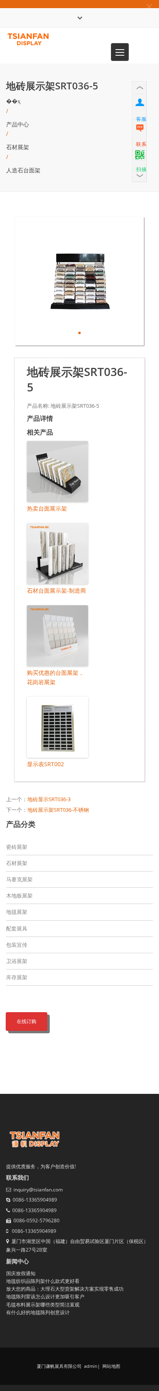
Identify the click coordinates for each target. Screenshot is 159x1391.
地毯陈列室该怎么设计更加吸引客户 (45, 1296)
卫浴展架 (16, 961)
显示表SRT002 (45, 764)
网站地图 (110, 1366)
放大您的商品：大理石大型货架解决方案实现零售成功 (65, 1288)
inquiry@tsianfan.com (38, 1189)
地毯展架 (16, 911)
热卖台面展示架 (47, 508)
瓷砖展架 (16, 846)
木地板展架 (19, 895)
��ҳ (13, 101)
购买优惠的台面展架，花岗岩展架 (55, 677)
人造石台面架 (23, 170)
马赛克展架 (19, 879)
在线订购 (26, 1021)
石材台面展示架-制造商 (56, 590)
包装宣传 (16, 944)
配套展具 (16, 928)
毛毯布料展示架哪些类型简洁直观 (43, 1304)
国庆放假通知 (20, 1273)
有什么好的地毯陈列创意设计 (38, 1312)
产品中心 (17, 124)
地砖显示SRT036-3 (49, 799)
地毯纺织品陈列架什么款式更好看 (43, 1281)
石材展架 (17, 147)
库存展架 (16, 977)
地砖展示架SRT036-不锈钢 (58, 809)
